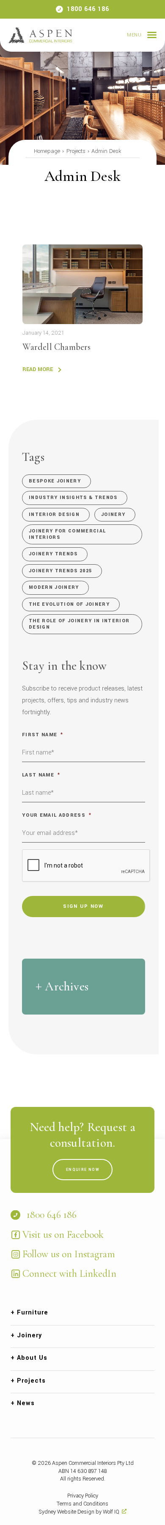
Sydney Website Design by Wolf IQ (79, 1512)
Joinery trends (53, 554)
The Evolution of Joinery (69, 604)
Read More (37, 369)
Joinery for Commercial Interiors (67, 534)
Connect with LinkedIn (69, 1273)
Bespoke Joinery (55, 481)
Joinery (113, 514)
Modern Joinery (54, 587)
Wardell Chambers (56, 346)
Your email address (56, 815)
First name (42, 735)
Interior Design (54, 514)
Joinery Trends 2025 (60, 571)
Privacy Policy (82, 1496)
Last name (41, 775)
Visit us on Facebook (63, 1234)
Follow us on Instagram (68, 1254)
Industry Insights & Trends (73, 497)
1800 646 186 (88, 9)
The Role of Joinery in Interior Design (79, 624)
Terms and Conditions (82, 1504)
